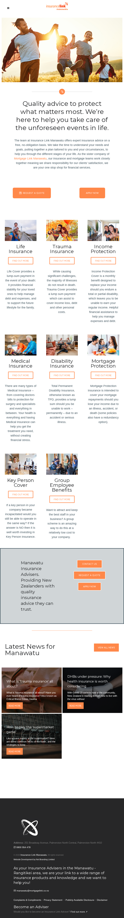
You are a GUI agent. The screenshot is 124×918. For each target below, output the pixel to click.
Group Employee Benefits (62, 485)
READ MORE (15, 705)
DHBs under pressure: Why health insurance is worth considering (89, 681)
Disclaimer (102, 900)
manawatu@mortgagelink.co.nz (33, 890)
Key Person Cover (20, 482)
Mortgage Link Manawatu (30, 158)
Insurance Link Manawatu (34, 855)
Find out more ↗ (79, 911)
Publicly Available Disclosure (80, 900)
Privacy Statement (53, 900)
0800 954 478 (23, 847)
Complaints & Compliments (27, 900)
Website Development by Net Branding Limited (34, 859)
